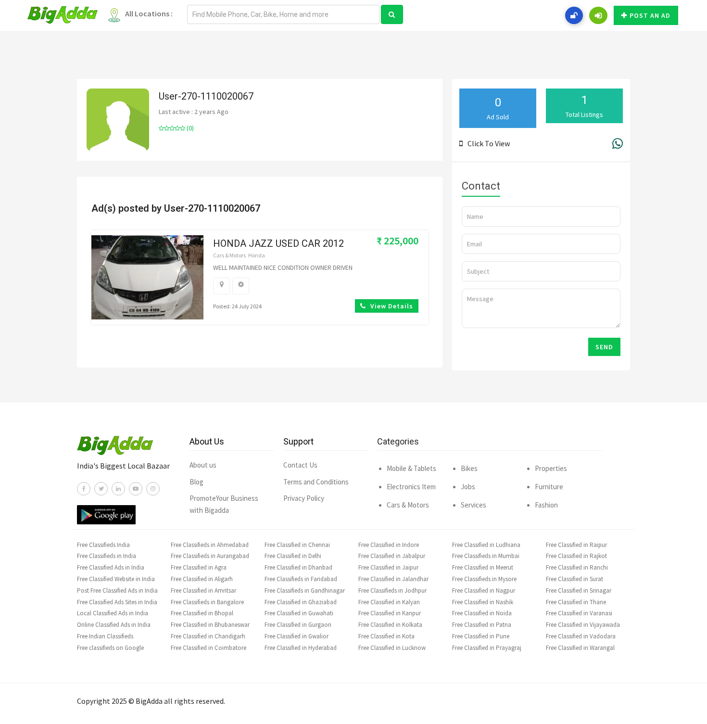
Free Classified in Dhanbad (298, 567)
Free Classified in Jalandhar (393, 579)
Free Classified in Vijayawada (583, 625)
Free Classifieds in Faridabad (301, 579)
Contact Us (300, 465)
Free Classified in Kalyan (389, 602)
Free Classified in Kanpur (389, 613)
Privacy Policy (303, 498)
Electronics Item (411, 486)
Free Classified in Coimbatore (208, 648)
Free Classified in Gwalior (296, 636)
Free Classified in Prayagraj (486, 648)
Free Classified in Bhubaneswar (210, 625)
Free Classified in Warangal (580, 648)
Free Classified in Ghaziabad (301, 602)
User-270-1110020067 (206, 96)
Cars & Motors (229, 255)
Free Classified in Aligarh (202, 579)
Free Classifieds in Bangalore (207, 602)
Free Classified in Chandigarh (208, 636)
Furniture (549, 486)
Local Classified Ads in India (112, 613)
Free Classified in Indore (388, 545)
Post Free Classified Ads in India (117, 590)
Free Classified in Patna (481, 625)
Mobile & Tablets (411, 468)
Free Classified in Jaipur (388, 567)
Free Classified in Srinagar (578, 590)
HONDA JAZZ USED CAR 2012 (278, 243)
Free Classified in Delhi (293, 556)
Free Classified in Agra (199, 567)
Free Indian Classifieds (105, 636)
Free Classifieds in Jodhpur (392, 590)
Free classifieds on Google (110, 648)
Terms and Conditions (316, 481)
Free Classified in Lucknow (392, 648)
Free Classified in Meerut (482, 567)
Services (473, 504)
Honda (256, 255)
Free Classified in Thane (576, 602)
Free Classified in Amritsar (203, 590)
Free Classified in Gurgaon (298, 625)
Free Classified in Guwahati (299, 613)
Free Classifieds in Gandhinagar (305, 590)
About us (202, 465)
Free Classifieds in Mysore (484, 579)
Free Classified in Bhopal (202, 613)
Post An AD (650, 15)
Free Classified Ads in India (110, 567)
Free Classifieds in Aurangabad (210, 556)
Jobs (468, 486)
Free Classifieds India (103, 545)
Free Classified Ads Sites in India (117, 602)
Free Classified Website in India (116, 579)
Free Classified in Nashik (482, 602)
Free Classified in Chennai (297, 545)
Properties (551, 468)
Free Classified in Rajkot (576, 556)
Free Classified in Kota (386, 636)
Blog (196, 481)
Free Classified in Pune (480, 636)
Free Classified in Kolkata (390, 625)
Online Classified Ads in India (114, 625)
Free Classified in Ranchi (577, 567)
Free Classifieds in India (106, 556)
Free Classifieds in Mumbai (485, 556)
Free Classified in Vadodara (581, 636)
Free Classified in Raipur (576, 545)
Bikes (469, 468)
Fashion (546, 504)
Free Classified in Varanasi (579, 613)
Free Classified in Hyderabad (301, 648)
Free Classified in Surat (574, 579)
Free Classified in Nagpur (483, 590)
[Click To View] (463, 143)
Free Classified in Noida (482, 613)
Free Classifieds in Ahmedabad (210, 545)
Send (604, 347)
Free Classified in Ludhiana (486, 545)
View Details (390, 306)
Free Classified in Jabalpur (391, 556)
